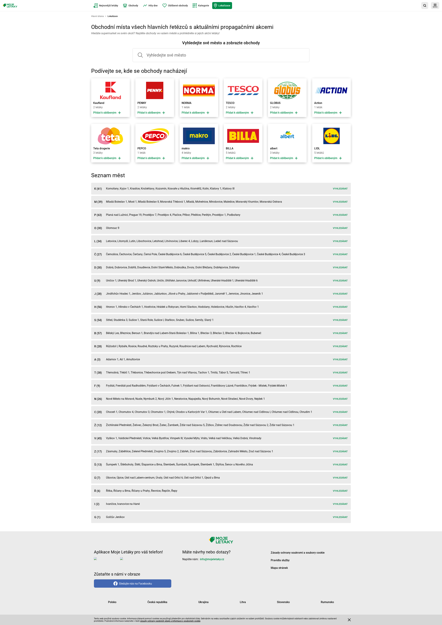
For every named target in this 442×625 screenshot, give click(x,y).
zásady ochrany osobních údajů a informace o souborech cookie (170, 621)
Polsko (112, 602)
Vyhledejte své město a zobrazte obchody (221, 42)
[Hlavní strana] (10, 5)
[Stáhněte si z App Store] (106, 561)
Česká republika (157, 602)
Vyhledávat (340, 188)
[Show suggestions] (138, 55)
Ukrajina (203, 602)
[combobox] (221, 55)
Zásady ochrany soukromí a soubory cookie (298, 552)
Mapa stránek (279, 568)
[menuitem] (106, 5)
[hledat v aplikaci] (424, 5)
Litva (243, 602)
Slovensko (283, 602)
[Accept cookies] (349, 619)
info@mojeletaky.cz (212, 559)
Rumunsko (327, 602)
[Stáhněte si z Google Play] (134, 561)
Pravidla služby (280, 560)
